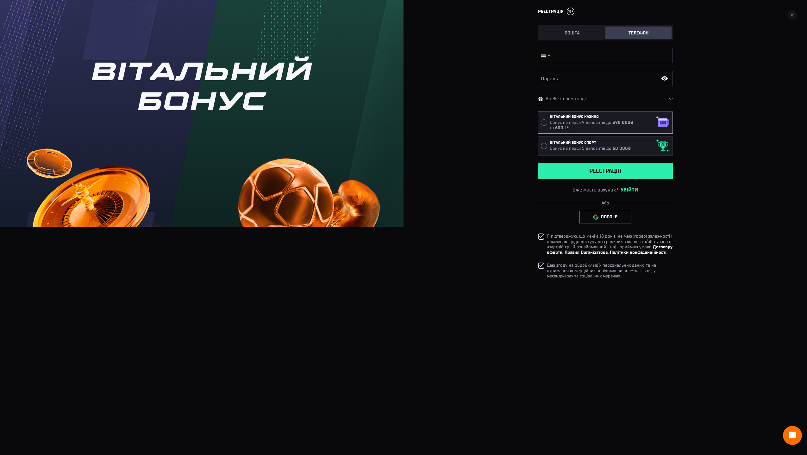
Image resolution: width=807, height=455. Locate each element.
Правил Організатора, (587, 252)
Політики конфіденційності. (638, 252)
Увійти (629, 190)
